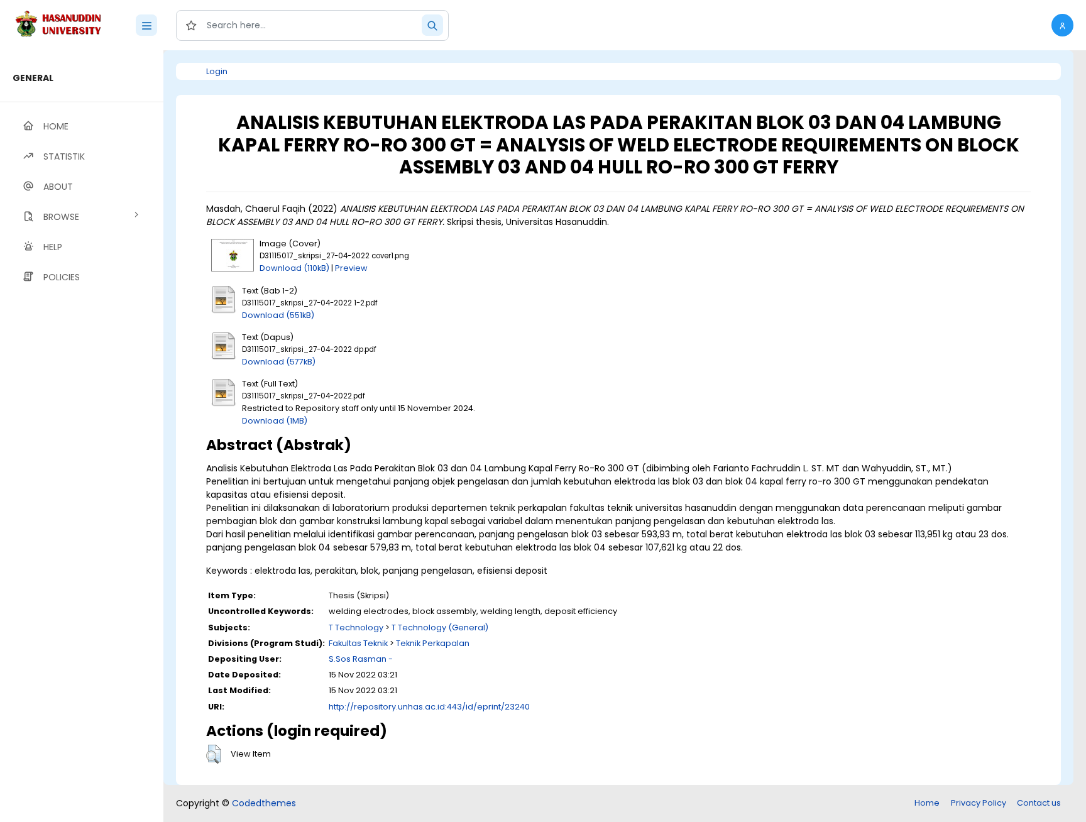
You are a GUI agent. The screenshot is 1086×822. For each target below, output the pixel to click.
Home (927, 802)
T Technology (356, 627)
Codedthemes (264, 803)
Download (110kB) (294, 268)
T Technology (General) (440, 627)
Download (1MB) (274, 420)
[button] (1062, 25)
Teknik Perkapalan (432, 643)
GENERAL (33, 78)
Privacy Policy (978, 802)
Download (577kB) (278, 361)
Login (217, 71)
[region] (81, 436)
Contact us (1039, 802)
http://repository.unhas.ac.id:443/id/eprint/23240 (429, 706)
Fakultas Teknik (358, 643)
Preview (351, 268)
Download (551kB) (278, 315)
